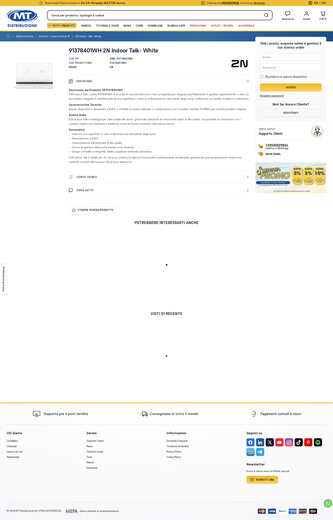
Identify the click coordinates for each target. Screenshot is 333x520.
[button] (159, 81)
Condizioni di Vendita (177, 446)
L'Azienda (12, 446)
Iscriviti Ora (265, 479)
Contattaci (12, 441)
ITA (316, 3)
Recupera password (272, 95)
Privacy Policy (173, 451)
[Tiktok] (299, 442)
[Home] (9, 36)
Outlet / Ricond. (222, 25)
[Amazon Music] (250, 452)
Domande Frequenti (177, 441)
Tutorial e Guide (107, 25)
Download (155, 25)
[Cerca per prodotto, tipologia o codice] (267, 15)
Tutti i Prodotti (63, 25)
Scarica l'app (176, 25)
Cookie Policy (173, 457)
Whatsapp (259, 3)
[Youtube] (279, 442)
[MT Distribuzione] (22, 18)
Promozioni (198, 25)
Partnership (13, 457)
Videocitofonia (25, 36)
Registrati (291, 112)
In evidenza (246, 25)
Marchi (86, 25)
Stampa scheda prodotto (96, 210)
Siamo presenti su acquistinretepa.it (99, 511)
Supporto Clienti (95, 441)
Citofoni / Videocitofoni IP (54, 36)
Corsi (139, 25)
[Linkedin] (260, 442)
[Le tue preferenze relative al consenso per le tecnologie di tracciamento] (3, 279)
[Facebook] (250, 442)
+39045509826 (277, 145)
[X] (270, 442)
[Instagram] (289, 442)
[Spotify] (318, 442)
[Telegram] (260, 452)
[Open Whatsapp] (328, 503)
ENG (324, 3)
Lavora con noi (14, 451)
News (127, 25)
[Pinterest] (308, 442)
